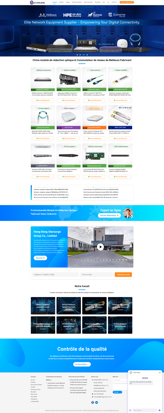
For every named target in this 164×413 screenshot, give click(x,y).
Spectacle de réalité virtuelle (36, 386)
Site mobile (34, 396)
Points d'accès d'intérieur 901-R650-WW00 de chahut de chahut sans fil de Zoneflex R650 (93, 133)
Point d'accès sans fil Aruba (76, 376)
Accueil (33, 380)
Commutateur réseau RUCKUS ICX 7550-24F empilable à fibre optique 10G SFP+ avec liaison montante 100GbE (51, 196)
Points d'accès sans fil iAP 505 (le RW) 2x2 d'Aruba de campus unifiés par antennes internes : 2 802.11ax (78, 382)
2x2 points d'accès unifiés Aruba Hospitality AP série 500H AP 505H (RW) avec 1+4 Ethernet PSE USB (101, 188)
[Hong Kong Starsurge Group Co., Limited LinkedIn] (96, 402)
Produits (33, 382)
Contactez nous (123, 275)
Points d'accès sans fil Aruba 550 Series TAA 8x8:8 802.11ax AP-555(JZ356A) (51, 188)
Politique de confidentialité (35, 400)
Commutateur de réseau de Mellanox (54, 378)
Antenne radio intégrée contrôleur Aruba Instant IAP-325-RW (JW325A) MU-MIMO (78, 390)
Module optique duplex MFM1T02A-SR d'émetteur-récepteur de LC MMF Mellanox (101, 191)
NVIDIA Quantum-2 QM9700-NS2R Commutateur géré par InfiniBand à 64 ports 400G (42, 95)
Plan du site (34, 394)
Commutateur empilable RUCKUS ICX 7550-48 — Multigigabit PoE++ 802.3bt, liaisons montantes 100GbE (101, 196)
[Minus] (160, 373)
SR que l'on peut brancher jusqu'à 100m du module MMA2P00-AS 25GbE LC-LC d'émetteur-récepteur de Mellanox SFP (51, 191)
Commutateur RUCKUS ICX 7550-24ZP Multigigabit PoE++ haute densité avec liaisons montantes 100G (51, 194)
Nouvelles (33, 392)
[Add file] (130, 410)
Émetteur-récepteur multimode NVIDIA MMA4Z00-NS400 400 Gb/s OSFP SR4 (120, 95)
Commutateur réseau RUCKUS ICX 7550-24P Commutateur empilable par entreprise (101, 194)
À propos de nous (35, 389)
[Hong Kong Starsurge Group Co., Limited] (37, 3)
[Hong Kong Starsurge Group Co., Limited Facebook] (92, 402)
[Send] (159, 410)
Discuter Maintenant (127, 2)
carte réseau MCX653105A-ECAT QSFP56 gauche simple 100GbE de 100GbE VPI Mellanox (94, 171)
